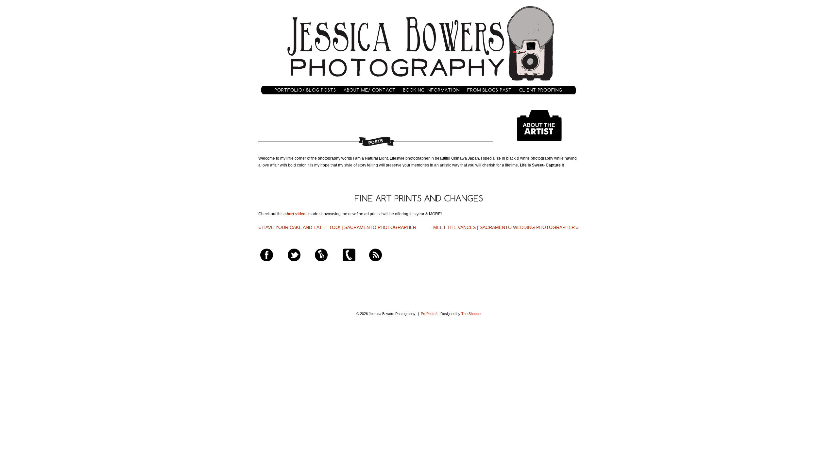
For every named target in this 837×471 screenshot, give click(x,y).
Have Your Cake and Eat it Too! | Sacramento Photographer (337, 227)
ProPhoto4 (429, 314)
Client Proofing (540, 90)
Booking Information (431, 90)
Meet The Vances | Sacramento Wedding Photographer (506, 227)
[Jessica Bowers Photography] (419, 83)
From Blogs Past (489, 90)
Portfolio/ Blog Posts (305, 90)
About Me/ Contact (370, 90)
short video (294, 214)
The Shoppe (471, 314)
